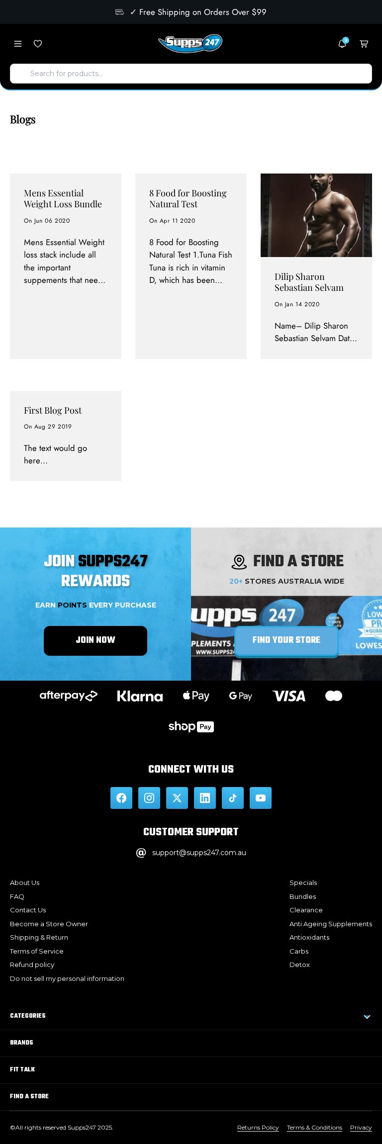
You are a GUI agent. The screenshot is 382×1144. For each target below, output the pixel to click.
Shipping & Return (39, 937)
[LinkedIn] (205, 798)
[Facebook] (121, 798)
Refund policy (32, 964)
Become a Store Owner (49, 924)
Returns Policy (258, 1127)
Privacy (361, 1127)
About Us (24, 882)
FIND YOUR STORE (286, 640)
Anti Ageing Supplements (330, 924)
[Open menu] (18, 44)
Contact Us (28, 910)
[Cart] (364, 44)
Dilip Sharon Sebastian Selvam (309, 282)
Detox (299, 964)
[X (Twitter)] (177, 798)
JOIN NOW (95, 640)
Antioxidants (309, 937)
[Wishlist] (38, 44)
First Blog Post (53, 410)
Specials (303, 882)
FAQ (17, 896)
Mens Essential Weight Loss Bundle (63, 198)
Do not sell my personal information (67, 978)
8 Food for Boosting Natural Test (188, 198)
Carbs (298, 951)
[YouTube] (261, 798)
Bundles (302, 896)
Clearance (306, 910)
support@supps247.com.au (199, 852)
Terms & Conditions (314, 1127)
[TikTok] (233, 798)
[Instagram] (149, 798)
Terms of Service (37, 951)
